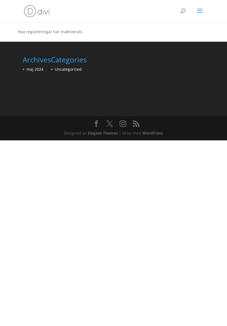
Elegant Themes (103, 133)
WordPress (152, 133)
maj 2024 (35, 69)
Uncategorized (68, 69)
